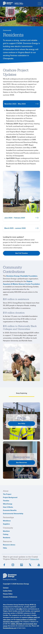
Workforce (7, 521)
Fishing (5, 534)
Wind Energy (7, 504)
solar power (7, 619)
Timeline (6, 500)
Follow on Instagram (13, 565)
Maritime (6, 531)
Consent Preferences (10, 597)
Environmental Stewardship (13, 513)
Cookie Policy (7, 591)
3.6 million (19, 609)
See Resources (21, 462)
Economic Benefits (9, 510)
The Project (7, 494)
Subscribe (34, 559)
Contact (5, 587)
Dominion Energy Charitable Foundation (21, 276)
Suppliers (6, 524)
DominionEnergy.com (9, 628)
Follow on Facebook (4, 565)
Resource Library (9, 545)
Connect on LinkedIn (21, 565)
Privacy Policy (7, 594)
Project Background (10, 497)
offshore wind (32, 617)
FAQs (5, 548)
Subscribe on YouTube (39, 565)
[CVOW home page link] (13, 3)
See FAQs (21, 423)
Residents (6, 537)
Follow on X (30, 565)
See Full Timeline (21, 253)
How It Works (8, 507)
